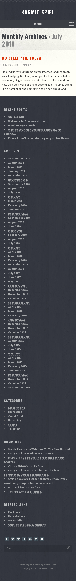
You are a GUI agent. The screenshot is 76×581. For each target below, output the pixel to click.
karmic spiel (47, 568)
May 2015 (14, 353)
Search (69, 547)
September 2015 (19, 336)
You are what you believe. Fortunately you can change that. (32, 472)
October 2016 (17, 298)
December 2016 (18, 290)
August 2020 (16, 188)
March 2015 (15, 362)
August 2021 (16, 163)
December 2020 (18, 175)
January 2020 (16, 209)
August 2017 (16, 269)
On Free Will (16, 117)
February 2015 (17, 366)
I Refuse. (38, 466)
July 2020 (14, 192)
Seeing (12, 424)
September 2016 (19, 302)
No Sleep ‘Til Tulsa (21, 58)
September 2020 (19, 184)
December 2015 (18, 324)
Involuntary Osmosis (21, 125)
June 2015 (14, 349)
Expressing (15, 412)
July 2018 (14, 243)
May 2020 (14, 196)
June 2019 (14, 226)
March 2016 (15, 311)
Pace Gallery (16, 516)
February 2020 (17, 205)
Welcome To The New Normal (27, 121)
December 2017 (18, 264)
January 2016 (16, 319)
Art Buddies (16, 520)
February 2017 (17, 285)
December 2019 (18, 213)
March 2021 (15, 167)
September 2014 (19, 387)
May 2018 (14, 247)
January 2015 (16, 370)
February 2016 (17, 315)
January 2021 (16, 171)
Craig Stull (15, 453)
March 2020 (15, 201)
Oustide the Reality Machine (27, 524)
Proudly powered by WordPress (38, 564)
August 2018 (16, 239)
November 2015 (18, 328)
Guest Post (15, 416)
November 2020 (18, 179)
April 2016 (14, 307)
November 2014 (18, 379)
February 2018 (17, 260)
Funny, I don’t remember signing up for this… (38, 138)
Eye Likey (14, 512)
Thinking (26, 65)
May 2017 (14, 281)
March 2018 (15, 256)
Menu (38, 24)
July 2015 (14, 345)
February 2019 (17, 235)
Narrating (14, 420)
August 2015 (16, 341)
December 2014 (18, 374)
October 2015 (17, 332)
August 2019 (16, 222)
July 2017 (14, 273)
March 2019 (15, 230)
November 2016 (18, 294)
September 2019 (19, 218)
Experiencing (16, 407)
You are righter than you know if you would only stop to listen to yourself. (35, 481)
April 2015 (14, 358)
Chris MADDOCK (18, 466)
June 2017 (14, 277)
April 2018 (14, 252)
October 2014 (17, 383)
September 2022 (19, 158)
